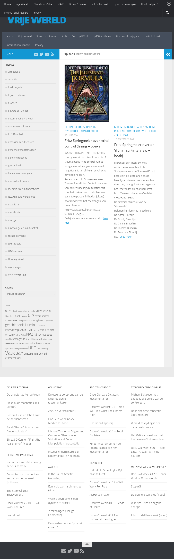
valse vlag (44, 348)
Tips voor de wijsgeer (124, 4)
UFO (32, 348)
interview (11, 329)
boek (17, 316)
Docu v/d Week (77, 4)
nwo (44, 334)
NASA (23, 335)
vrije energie (14, 267)
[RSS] (52, 54)
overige (12, 220)
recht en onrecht (16, 235)
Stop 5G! (136, 486)
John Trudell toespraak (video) (149, 515)
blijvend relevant (16, 95)
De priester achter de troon (23, 394)
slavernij (46, 343)
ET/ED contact (15, 134)
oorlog (49, 335)
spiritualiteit (14, 243)
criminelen (12, 320)
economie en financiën (20, 126)
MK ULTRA (10, 335)
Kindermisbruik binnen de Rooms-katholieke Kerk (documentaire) (105, 447)
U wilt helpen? (149, 4)
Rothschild (24, 343)
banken (33, 311)
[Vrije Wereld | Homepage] (36, 20)
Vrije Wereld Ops (17, 274)
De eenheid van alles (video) (148, 494)
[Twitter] (41, 54)
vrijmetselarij (13, 358)
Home (7, 4)
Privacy (37, 12)
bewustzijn (44, 310)
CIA (31, 315)
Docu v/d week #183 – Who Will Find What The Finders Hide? (107, 410)
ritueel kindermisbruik (35, 339)
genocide (49, 320)
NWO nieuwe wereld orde (142, 131)
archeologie (14, 71)
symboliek (10, 348)
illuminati (31, 325)
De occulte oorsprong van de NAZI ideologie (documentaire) (65, 398)
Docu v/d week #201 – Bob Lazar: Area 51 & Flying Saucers (148, 451)
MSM (17, 335)
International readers (16, 12)
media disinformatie (18, 181)
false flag (33, 320)
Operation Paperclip (102, 423)
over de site (14, 212)
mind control (47, 329)
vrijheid (43, 353)
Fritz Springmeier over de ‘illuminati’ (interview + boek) (134, 150)
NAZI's (31, 334)
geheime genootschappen (80, 127)
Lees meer (126, 236)
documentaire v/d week (20, 118)
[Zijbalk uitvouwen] (168, 54)
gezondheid (14, 165)
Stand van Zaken (43, 4)
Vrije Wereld (22, 4)
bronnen (12, 102)
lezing (36, 330)
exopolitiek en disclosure (21, 142)
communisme (42, 316)
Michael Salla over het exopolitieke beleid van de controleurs (147, 398)
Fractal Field (14, 515)
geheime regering (17, 157)
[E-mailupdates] (36, 54)
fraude (41, 320)
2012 (7, 311)
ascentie (12, 79)
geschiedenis (14, 325)
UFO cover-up (15, 251)
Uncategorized (16, 259)
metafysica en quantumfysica (23, 188)
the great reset (21, 348)
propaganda (18, 338)
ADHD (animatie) (99, 494)
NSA (39, 335)
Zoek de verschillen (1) (61, 411)
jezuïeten (25, 329)
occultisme (122, 135)
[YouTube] (47, 54)
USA (38, 349)
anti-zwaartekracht (21, 311)
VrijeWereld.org (31, 354)
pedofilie (8, 339)
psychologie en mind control (82, 131)
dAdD (61, 4)
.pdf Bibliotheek (99, 4)
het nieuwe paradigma (20, 173)
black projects (15, 87)
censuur (24, 316)
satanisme (36, 343)
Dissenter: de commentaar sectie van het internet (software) (23, 478)
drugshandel (24, 321)
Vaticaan (14, 353)
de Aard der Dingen (18, 110)
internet (42, 325)
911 (12, 311)
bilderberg (10, 316)
